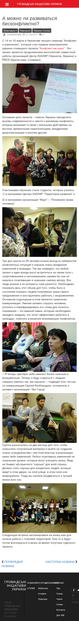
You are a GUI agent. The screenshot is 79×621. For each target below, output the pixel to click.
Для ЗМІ (60, 615)
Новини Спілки (41, 30)
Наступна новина (60, 561)
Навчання (25, 30)
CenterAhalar (14, 34)
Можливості (10, 30)
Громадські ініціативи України (39, 4)
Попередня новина (12, 563)
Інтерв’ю (42, 594)
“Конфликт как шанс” (52, 48)
